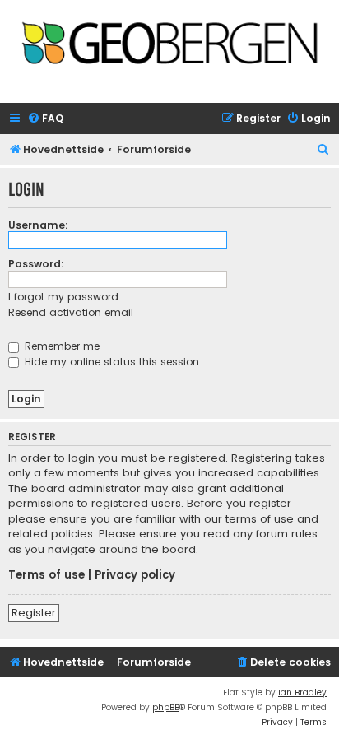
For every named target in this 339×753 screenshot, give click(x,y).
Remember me (60, 346)
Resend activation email (70, 312)
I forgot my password (63, 297)
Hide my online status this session (110, 362)
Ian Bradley (302, 692)
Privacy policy (135, 575)
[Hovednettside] (169, 46)
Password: (36, 264)
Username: (38, 225)
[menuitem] (45, 119)
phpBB (165, 707)
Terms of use (46, 575)
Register (34, 613)
